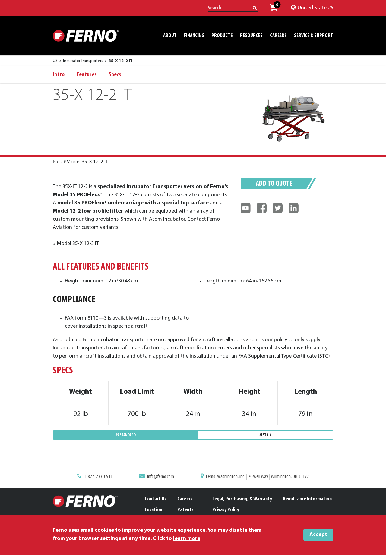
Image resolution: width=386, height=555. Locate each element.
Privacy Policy (225, 510)
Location (153, 510)
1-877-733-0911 (98, 477)
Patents (185, 510)
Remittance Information (307, 499)
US (55, 61)
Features (86, 75)
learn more (186, 538)
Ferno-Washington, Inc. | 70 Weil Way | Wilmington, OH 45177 (257, 477)
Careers (185, 499)
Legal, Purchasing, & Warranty (242, 499)
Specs (115, 75)
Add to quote (274, 184)
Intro (59, 75)
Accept (318, 535)
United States (312, 8)
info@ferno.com (160, 477)
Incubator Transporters (83, 61)
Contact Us (155, 499)
